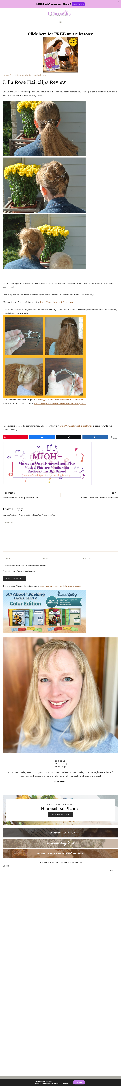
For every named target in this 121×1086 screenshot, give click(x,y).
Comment (9, 522)
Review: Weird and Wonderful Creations (99, 495)
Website (86, 558)
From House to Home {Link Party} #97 (21, 495)
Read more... (60, 781)
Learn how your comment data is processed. (60, 586)
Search (6, 866)
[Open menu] (60, 22)
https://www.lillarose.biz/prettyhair (56, 302)
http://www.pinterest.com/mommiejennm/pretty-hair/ (60, 403)
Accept (79, 1082)
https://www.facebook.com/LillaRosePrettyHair (60, 399)
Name (7, 558)
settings (66, 1083)
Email (46, 558)
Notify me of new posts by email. (21, 571)
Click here (37, 34)
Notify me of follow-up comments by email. (26, 565)
